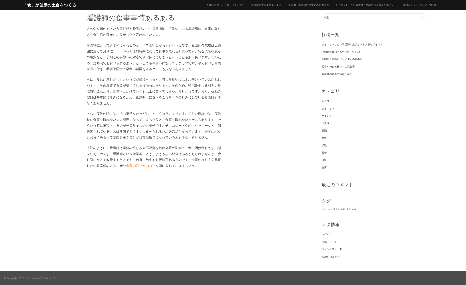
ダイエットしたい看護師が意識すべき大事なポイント (365, 4)
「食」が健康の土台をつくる (49, 5)
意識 (324, 137)
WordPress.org (330, 256)
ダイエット (328, 108)
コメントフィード (332, 249)
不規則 (325, 123)
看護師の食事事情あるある (266, 4)
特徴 (324, 160)
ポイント (327, 115)
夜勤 (324, 130)
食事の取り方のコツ (140, 166)
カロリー (327, 100)
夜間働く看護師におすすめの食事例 (308, 4)
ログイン (327, 234)
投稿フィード (329, 241)
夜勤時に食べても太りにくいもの (225, 4)
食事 (324, 167)
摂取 (324, 145)
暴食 (324, 152)
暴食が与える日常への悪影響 (419, 4)
